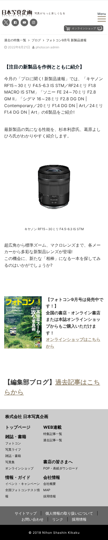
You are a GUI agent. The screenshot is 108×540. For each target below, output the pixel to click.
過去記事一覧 (52, 440)
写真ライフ (13, 449)
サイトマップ (26, 513)
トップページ (17, 427)
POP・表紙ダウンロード (60, 468)
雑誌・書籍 (13, 456)
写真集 (10, 462)
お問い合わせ (32, 519)
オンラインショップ (19, 468)
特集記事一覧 (52, 434)
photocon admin (47, 47)
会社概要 (49, 484)
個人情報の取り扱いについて (69, 513)
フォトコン (13, 443)
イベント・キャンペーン (22, 484)
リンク (57, 519)
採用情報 (49, 496)
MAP (46, 490)
